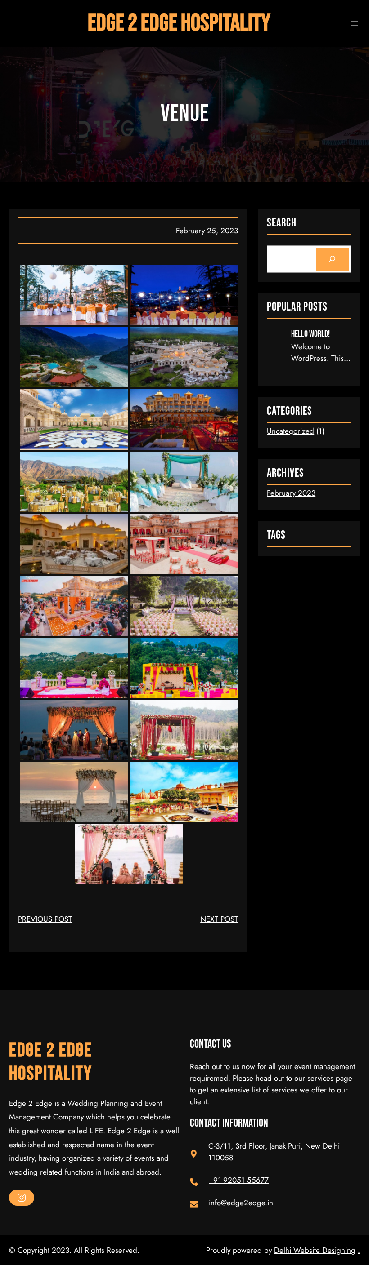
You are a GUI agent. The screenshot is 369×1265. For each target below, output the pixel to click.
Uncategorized (290, 431)
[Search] (332, 259)
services (285, 1089)
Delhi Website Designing (315, 1250)
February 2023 (291, 493)
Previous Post (45, 919)
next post (219, 919)
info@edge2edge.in (241, 1202)
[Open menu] (354, 23)
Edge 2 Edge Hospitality (179, 23)
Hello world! (310, 333)
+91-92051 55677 (239, 1180)
